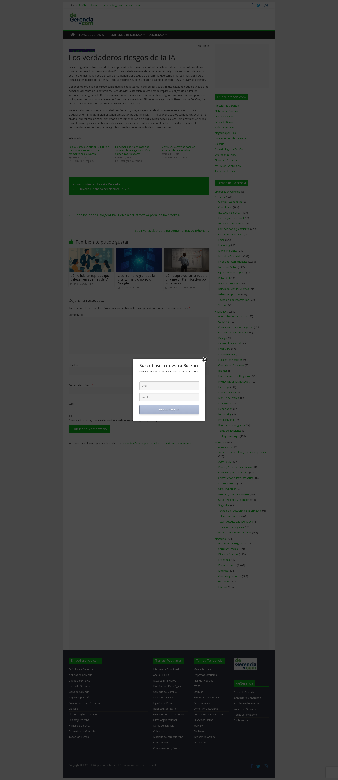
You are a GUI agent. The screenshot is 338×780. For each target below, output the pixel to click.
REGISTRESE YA (169, 409)
